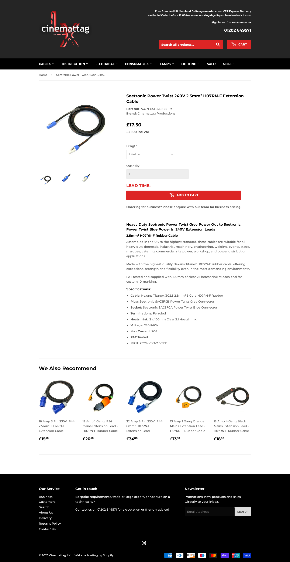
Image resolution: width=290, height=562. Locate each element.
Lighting (189, 64)
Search (44, 507)
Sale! (211, 64)
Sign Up (242, 511)
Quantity (132, 166)
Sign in (216, 22)
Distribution (74, 64)
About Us (46, 512)
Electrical (105, 64)
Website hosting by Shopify (94, 555)
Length (132, 146)
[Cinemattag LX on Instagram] (144, 544)
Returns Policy (50, 523)
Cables (45, 64)
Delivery (45, 518)
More (227, 64)
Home (43, 74)
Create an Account (239, 22)
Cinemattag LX (59, 555)
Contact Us (47, 529)
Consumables (137, 64)
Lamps (166, 64)
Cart (242, 44)
